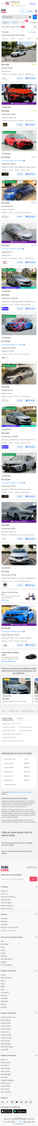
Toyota (3, 975)
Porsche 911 (5, 1065)
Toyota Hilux (5, 1041)
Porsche (4, 1007)
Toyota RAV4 (5, 1086)
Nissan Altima (6, 1029)
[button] (3, 4)
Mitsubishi (4, 1001)
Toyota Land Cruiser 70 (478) (11, 734)
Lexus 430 (4, 1050)
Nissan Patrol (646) (8, 730)
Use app (30, 11)
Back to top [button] (31, 867)
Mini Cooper (5, 1089)
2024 (4, 38)
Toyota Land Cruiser (8, 1017)
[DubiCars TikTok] (21, 1102)
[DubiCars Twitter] (26, 1102)
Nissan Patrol (6, 1020)
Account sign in (6, 903)
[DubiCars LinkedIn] (3, 1102)
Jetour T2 (4, 1059)
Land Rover (5, 992)
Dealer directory (7, 908)
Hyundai (4, 995)
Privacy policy (6, 900)
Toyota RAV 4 (5, 1032)
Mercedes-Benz (6, 978)
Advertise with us (7, 906)
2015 (28, 38)
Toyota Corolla (6, 1038)
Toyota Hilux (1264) (8, 727)
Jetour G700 (5, 1071)
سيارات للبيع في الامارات (9, 930)
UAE (2, 941)
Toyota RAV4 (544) (25, 730)
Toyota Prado (6, 1023)
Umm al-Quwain (7, 965)
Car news (4, 924)
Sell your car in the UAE (9, 927)
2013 (20, 38)
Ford (2, 989)
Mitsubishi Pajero (7, 1047)
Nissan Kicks (5, 1068)
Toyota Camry (6, 1026)
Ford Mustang (6, 1035)
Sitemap (4, 914)
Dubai (3, 953)
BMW (3, 987)
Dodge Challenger (7, 1080)
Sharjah (3, 962)
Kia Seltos (4, 1077)
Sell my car (5, 600)
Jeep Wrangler (6, 1044)
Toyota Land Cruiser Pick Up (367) (13, 741)
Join (33, 879)
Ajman (3, 950)
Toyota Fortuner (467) (9, 737)
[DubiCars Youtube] (17, 1102)
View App (32, 4)
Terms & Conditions (8, 897)
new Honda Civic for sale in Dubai (20, 792)
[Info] (19, 27)
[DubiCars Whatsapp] (31, 1102)
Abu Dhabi (4, 944)
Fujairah (4, 956)
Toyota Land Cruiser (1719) (11, 724)
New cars (4, 921)
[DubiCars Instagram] (12, 1102)
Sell (23, 11)
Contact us (5, 891)
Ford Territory (6, 1092)
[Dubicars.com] (5, 868)
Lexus (3, 984)
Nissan (3, 981)
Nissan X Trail (6, 1083)
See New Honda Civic (9, 661)
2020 (12, 38)
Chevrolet (4, 998)
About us (4, 894)
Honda (3, 1004)
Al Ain (3, 947)
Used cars (4, 918)
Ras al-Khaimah (6, 959)
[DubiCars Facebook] (7, 1102)
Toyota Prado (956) (25, 727)
